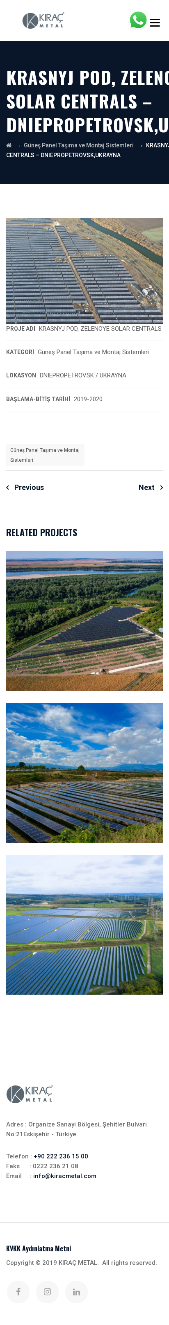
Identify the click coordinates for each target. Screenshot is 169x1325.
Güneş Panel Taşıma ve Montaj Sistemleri (45, 455)
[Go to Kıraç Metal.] (8, 145)
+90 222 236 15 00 (61, 1156)
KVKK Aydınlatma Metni (38, 1248)
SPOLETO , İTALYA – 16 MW (84, 774)
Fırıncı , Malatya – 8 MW (84, 927)
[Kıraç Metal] (43, 20)
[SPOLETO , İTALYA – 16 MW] (148, 726)
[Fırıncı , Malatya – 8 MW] (148, 877)
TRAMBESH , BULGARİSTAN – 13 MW (84, 623)
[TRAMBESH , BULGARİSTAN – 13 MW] (148, 573)
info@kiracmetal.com (64, 1176)
